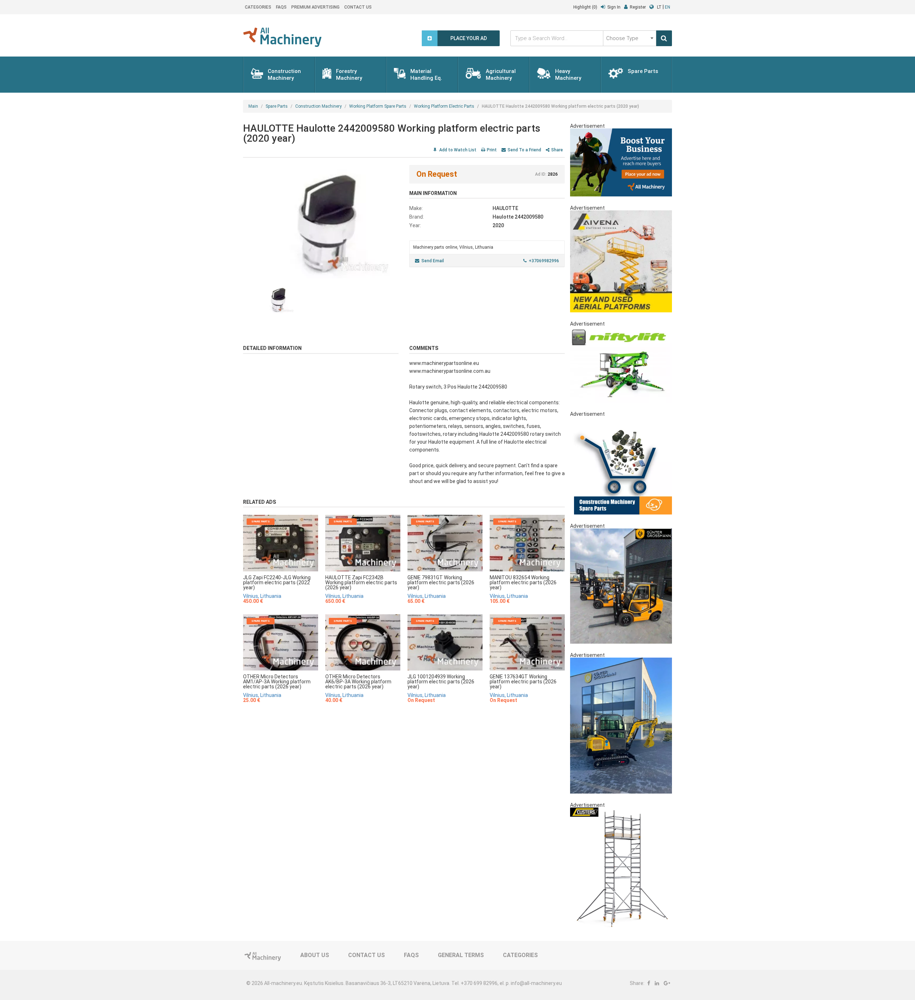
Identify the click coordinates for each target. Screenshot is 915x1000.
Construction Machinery (318, 106)
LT (659, 7)
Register (638, 7)
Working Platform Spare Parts (377, 106)
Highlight (585, 7)
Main (253, 106)
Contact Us (358, 7)
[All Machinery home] (282, 37)
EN (667, 7)
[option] (321, 221)
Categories (258, 7)
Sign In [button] (613, 7)
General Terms (461, 955)
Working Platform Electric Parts (444, 106)
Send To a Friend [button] (524, 149)
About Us (314, 955)
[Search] (664, 38)
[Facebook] (649, 983)
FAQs (281, 7)
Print (492, 149)
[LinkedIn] (657, 983)
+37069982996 (544, 260)
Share (557, 149)
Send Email (432, 260)
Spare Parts (277, 106)
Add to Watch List (457, 149)
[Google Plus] (667, 983)
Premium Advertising (315, 7)
